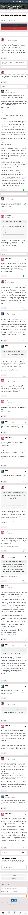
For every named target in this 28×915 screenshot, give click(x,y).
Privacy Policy (19, 902)
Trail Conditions (13, 20)
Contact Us (25, 902)
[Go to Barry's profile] (2, 313)
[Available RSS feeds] (26, 896)
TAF (3, 19)
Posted (11, 40)
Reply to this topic (14, 25)
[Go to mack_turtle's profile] (2, 216)
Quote (5, 58)
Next (23, 33)
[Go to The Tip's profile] (2, 91)
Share (14, 875)
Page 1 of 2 (14, 33)
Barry (6, 313)
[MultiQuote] (2, 58)
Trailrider (7, 198)
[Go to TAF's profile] (2, 39)
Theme (12, 902)
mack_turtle (8, 215)
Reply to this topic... (8, 867)
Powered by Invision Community (14, 904)
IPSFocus (8, 902)
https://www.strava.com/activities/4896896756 (12, 599)
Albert (6, 62)
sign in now (8, 861)
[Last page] (26, 34)
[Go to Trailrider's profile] (2, 198)
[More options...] (25, 40)
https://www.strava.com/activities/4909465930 (12, 615)
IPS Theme (3, 902)
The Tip (7, 90)
